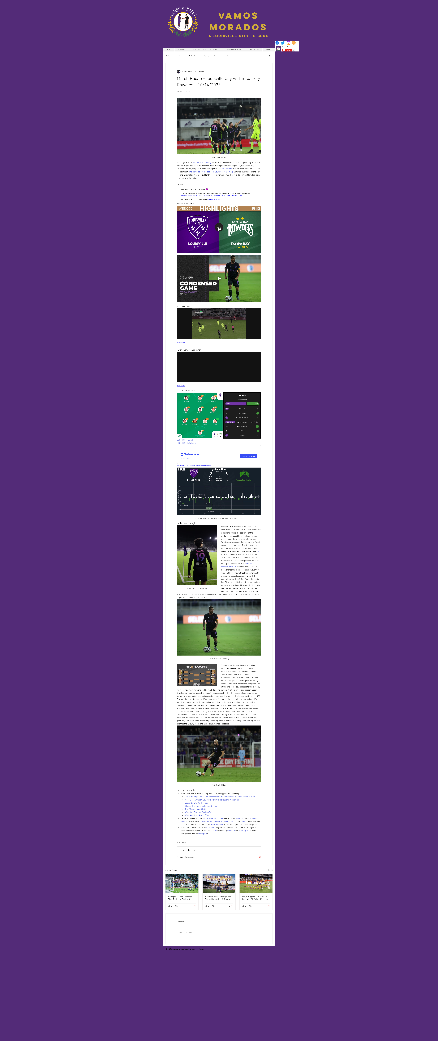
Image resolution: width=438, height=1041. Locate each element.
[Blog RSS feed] (294, 43)
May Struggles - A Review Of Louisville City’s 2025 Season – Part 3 (255, 898)
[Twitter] (283, 43)
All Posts (168, 56)
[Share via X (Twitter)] (183, 850)
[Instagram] (288, 43)
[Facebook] (277, 43)
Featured (225, 56)
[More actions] (259, 71)
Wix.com (201, 949)
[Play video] (219, 229)
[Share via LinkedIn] (189, 850)
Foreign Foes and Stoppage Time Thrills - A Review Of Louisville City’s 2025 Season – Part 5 (181, 898)
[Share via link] (195, 850)
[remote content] (219, 194)
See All (270, 870)
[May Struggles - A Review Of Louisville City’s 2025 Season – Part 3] (256, 883)
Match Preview (194, 56)
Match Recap (180, 56)
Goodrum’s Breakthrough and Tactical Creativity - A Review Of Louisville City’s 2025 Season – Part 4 (218, 898)
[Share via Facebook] (178, 850)
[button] (270, 56)
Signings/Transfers (210, 56)
